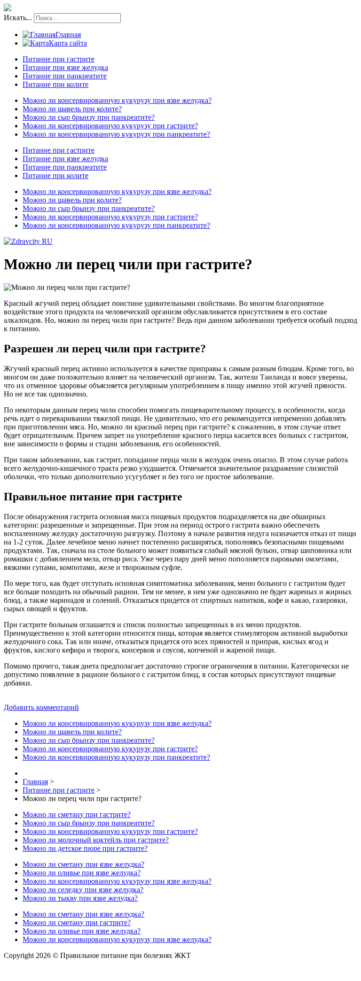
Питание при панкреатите (65, 76)
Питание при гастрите (58, 59)
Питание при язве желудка (65, 67)
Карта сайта (68, 43)
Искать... (18, 18)
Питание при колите (55, 84)
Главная (68, 35)
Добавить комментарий (41, 707)
